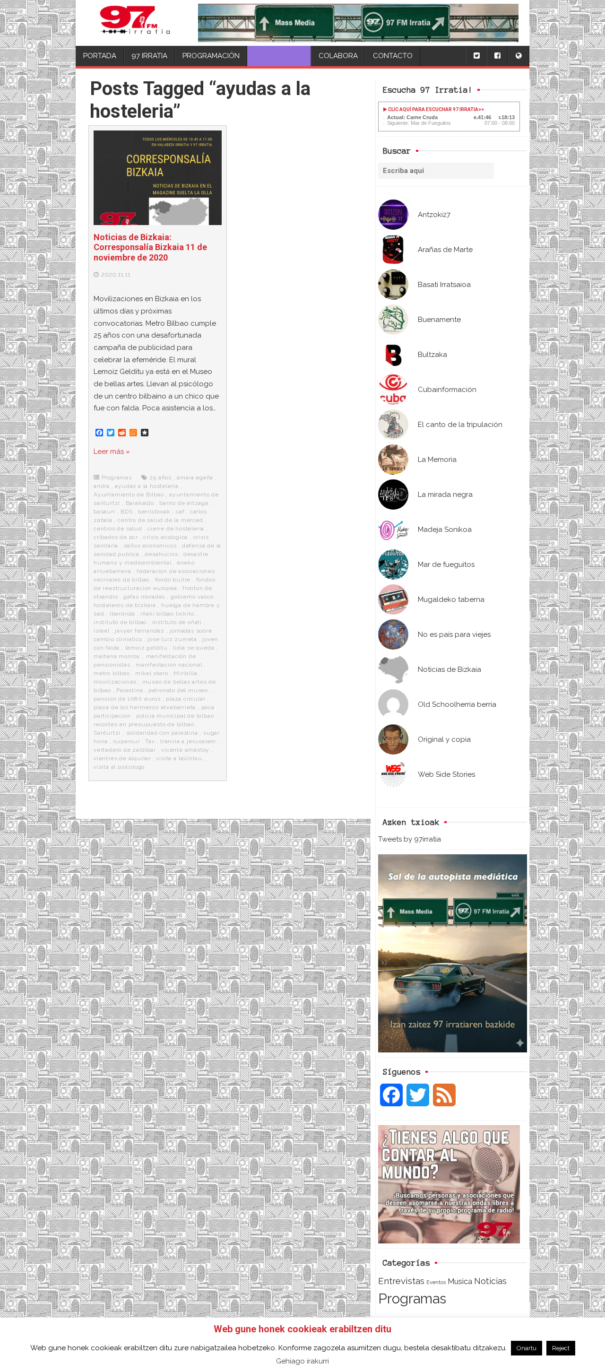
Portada (99, 56)
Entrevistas (401, 1281)
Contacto (393, 56)
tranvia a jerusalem (188, 741)
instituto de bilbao (120, 622)
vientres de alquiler (122, 758)
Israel (102, 630)
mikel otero (151, 673)
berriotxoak (154, 511)
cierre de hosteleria (175, 528)
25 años (160, 477)
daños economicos (150, 545)
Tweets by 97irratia (409, 839)
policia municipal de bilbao (175, 715)
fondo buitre (173, 579)
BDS (126, 511)
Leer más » (112, 451)
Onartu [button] (526, 1348)
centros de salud (118, 528)
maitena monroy (117, 656)
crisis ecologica (165, 537)
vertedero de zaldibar (125, 750)
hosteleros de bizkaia (125, 605)
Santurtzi (107, 732)
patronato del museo (178, 690)
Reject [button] (561, 1348)
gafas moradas (144, 596)
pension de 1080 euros (127, 698)
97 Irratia (149, 56)
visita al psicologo (119, 767)
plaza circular (185, 698)
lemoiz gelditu (146, 647)
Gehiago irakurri (302, 1361)
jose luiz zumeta (172, 639)
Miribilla (185, 673)
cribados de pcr (116, 537)
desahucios (161, 554)
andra (102, 486)
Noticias (490, 1281)
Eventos (436, 1282)
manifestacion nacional (169, 664)
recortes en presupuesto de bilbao (144, 724)
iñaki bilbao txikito (167, 613)
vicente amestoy (185, 750)
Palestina (129, 690)
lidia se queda (193, 647)
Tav (150, 741)
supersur (126, 741)
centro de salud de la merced (160, 520)
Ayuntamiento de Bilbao (129, 494)
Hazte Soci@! (279, 56)
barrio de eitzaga (183, 503)
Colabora (338, 56)
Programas (412, 1298)
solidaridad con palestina (162, 732)
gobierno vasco (192, 596)
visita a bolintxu (179, 758)
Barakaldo (140, 503)
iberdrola (122, 613)
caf (180, 511)
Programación (211, 56)
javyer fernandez (139, 630)
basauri (104, 511)
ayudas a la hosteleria (147, 486)
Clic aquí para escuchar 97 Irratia (432, 109)
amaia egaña (195, 477)
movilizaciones (115, 681)
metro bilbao (112, 673)
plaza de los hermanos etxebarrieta (145, 707)
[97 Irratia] (135, 23)
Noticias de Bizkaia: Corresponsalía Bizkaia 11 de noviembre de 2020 (150, 247)
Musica (460, 1281)
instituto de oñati (177, 622)
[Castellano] (518, 56)
